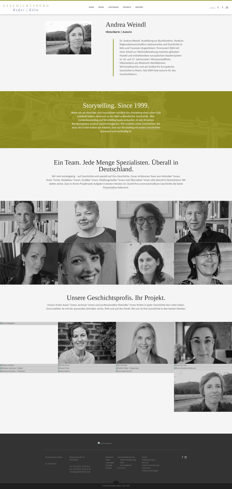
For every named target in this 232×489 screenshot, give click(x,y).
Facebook (224, 8)
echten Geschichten (149, 127)
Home (91, 7)
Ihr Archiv (121, 468)
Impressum (146, 468)
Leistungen (113, 7)
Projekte (127, 7)
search (219, 8)
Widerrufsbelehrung (128, 460)
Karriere (145, 463)
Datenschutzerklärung (150, 465)
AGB (122, 463)
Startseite (109, 457)
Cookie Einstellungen (150, 471)
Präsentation (110, 187)
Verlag (212, 8)
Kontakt (139, 7)
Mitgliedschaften (148, 460)
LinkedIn (228, 8)
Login (179, 457)
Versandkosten (125, 465)
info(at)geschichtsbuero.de (79, 472)
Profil (101, 7)
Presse (144, 457)
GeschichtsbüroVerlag (126, 457)
